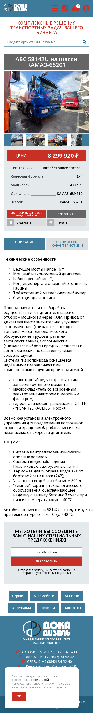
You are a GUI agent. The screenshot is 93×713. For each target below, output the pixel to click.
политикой (41, 680)
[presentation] (7, 140)
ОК (19, 696)
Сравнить (24, 222)
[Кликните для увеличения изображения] (46, 102)
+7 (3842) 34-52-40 (49, 661)
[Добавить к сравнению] (10, 222)
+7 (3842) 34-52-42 (49, 656)
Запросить (48, 561)
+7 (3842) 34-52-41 (49, 652)
